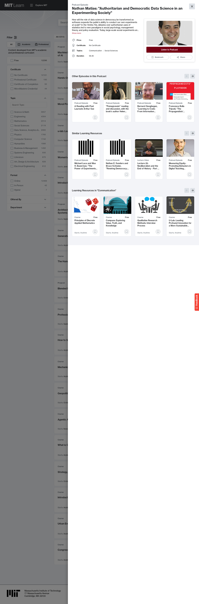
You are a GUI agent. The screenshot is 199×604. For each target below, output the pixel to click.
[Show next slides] (192, 76)
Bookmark (159, 57)
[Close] (192, 6)
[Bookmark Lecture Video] (158, 174)
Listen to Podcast (169, 49)
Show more (76, 33)
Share (182, 57)
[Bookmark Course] (95, 231)
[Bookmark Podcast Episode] (95, 117)
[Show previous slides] (186, 76)
